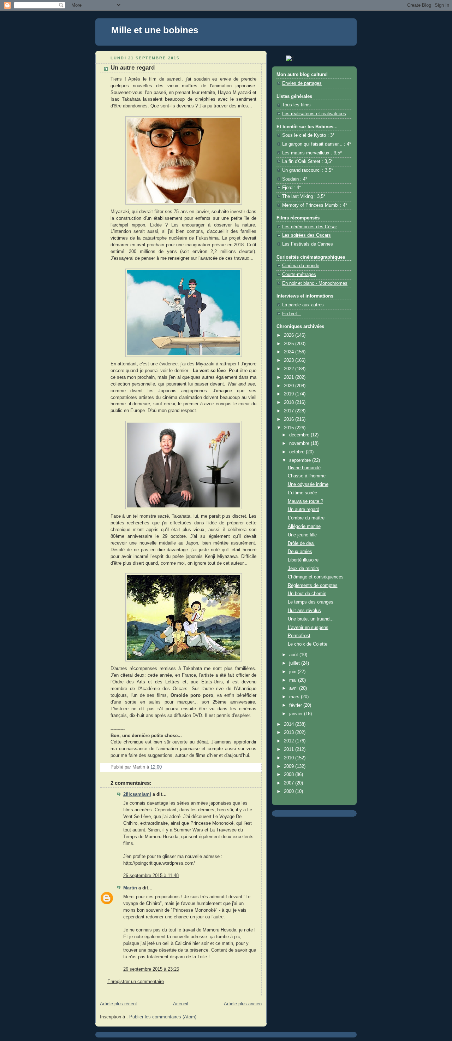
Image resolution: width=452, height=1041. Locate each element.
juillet (295, 663)
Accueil (180, 1003)
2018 (289, 402)
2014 (289, 724)
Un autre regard (303, 509)
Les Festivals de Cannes (307, 244)
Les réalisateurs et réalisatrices (314, 113)
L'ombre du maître (306, 518)
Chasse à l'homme (307, 476)
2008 (289, 774)
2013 (289, 732)
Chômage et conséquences (316, 577)
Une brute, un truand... (311, 619)
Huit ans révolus (304, 610)
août (294, 654)
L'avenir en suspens (308, 627)
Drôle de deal (301, 543)
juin (293, 671)
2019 (289, 394)
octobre (297, 451)
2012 (289, 741)
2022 (289, 368)
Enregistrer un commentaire (135, 981)
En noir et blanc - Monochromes (314, 283)
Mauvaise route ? (305, 501)
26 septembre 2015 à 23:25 (151, 969)
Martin (130, 888)
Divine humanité (304, 467)
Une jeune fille (302, 535)
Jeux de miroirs (303, 568)
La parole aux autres (303, 304)
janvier (296, 713)
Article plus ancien (243, 1003)
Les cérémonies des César (309, 226)
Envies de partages (302, 83)
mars (295, 696)
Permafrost (299, 635)
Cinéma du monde (300, 265)
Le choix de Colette (307, 644)
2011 (289, 749)
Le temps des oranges (310, 602)
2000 (289, 791)
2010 (289, 757)
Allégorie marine (304, 526)
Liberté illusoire (303, 560)
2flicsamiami (137, 794)
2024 (289, 351)
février (296, 705)
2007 (289, 783)
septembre (300, 460)
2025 (289, 343)
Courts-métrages (299, 274)
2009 (289, 766)
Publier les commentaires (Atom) (162, 1016)
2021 (289, 377)
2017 (289, 410)
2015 (289, 427)
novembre (300, 443)
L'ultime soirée (302, 492)
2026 (289, 335)
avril (294, 688)
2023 (289, 360)
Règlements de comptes (313, 585)
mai (293, 680)
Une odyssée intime (308, 484)
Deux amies (300, 551)
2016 (289, 419)
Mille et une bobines (154, 30)
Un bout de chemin (307, 593)
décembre (300, 435)
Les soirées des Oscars (306, 235)
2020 (289, 385)
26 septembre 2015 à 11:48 (151, 875)
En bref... (291, 313)
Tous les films (296, 104)
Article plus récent (118, 1003)
